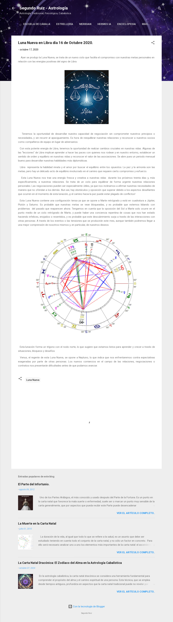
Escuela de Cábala (36, 24)
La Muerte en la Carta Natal (37, 523)
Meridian (85, 24)
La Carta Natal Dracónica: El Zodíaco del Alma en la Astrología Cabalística (70, 563)
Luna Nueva (32, 379)
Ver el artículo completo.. (136, 513)
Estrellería (64, 24)
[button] (153, 43)
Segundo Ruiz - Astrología (43, 8)
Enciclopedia (126, 24)
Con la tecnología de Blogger (88, 606)
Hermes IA (104, 24)
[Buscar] (160, 9)
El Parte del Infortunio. (34, 484)
